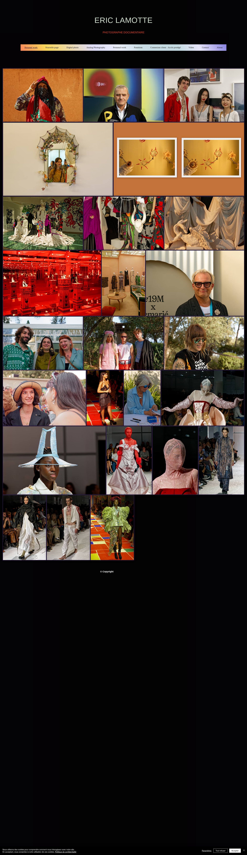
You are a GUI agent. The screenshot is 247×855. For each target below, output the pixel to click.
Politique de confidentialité (65, 852)
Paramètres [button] (206, 850)
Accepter (235, 850)
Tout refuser (221, 850)
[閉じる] (243, 850)
